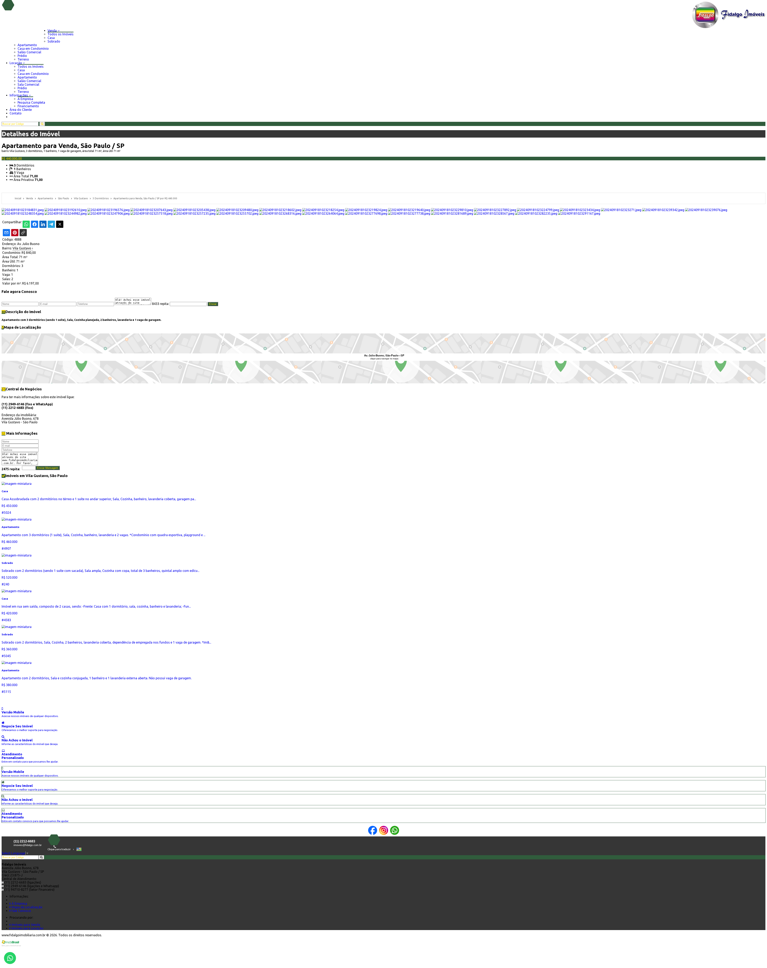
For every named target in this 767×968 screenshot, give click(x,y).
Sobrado (54, 41)
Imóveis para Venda (25, 924)
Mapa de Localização (26, 907)
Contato (16, 113)
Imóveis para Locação (27, 928)
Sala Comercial (28, 84)
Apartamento (27, 45)
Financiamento (28, 106)
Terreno (23, 59)
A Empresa (25, 99)
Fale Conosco (21, 910)
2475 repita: (11, 469)
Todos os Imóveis (61, 34)
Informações (19, 95)
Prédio (22, 56)
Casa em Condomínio (33, 48)
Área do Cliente (21, 109)
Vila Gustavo (23, 248)
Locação (16, 63)
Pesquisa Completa (31, 102)
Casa (51, 38)
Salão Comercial (29, 52)
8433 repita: (160, 303)
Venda (53, 30)
